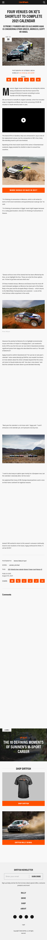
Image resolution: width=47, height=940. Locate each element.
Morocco (38, 569)
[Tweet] (14, 79)
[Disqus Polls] (23, 625)
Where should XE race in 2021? (23, 190)
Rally (23, 893)
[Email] (38, 79)
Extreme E (26, 569)
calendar (21, 569)
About (23, 908)
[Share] (9, 79)
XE (41, 569)
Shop (23, 903)
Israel (34, 569)
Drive (23, 898)
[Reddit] (32, 79)
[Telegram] (26, 79)
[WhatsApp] (20, 79)
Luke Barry (31, 73)
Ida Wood (22, 73)
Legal (23, 925)
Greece (31, 569)
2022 (9, 569)
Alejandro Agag (15, 569)
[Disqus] (23, 686)
